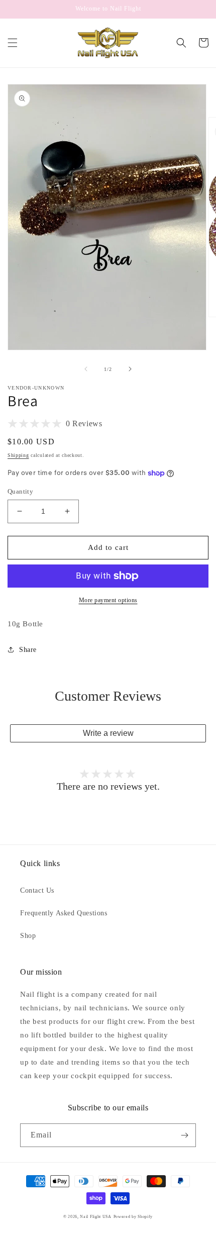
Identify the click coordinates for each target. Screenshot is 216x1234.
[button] (13, 43)
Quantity (20, 491)
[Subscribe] (184, 1135)
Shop (28, 935)
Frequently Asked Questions (63, 913)
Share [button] (28, 649)
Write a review (108, 733)
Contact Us (37, 890)
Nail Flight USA (96, 1216)
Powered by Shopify (133, 1216)
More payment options (108, 600)
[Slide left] (86, 369)
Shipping (18, 455)
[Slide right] (130, 369)
